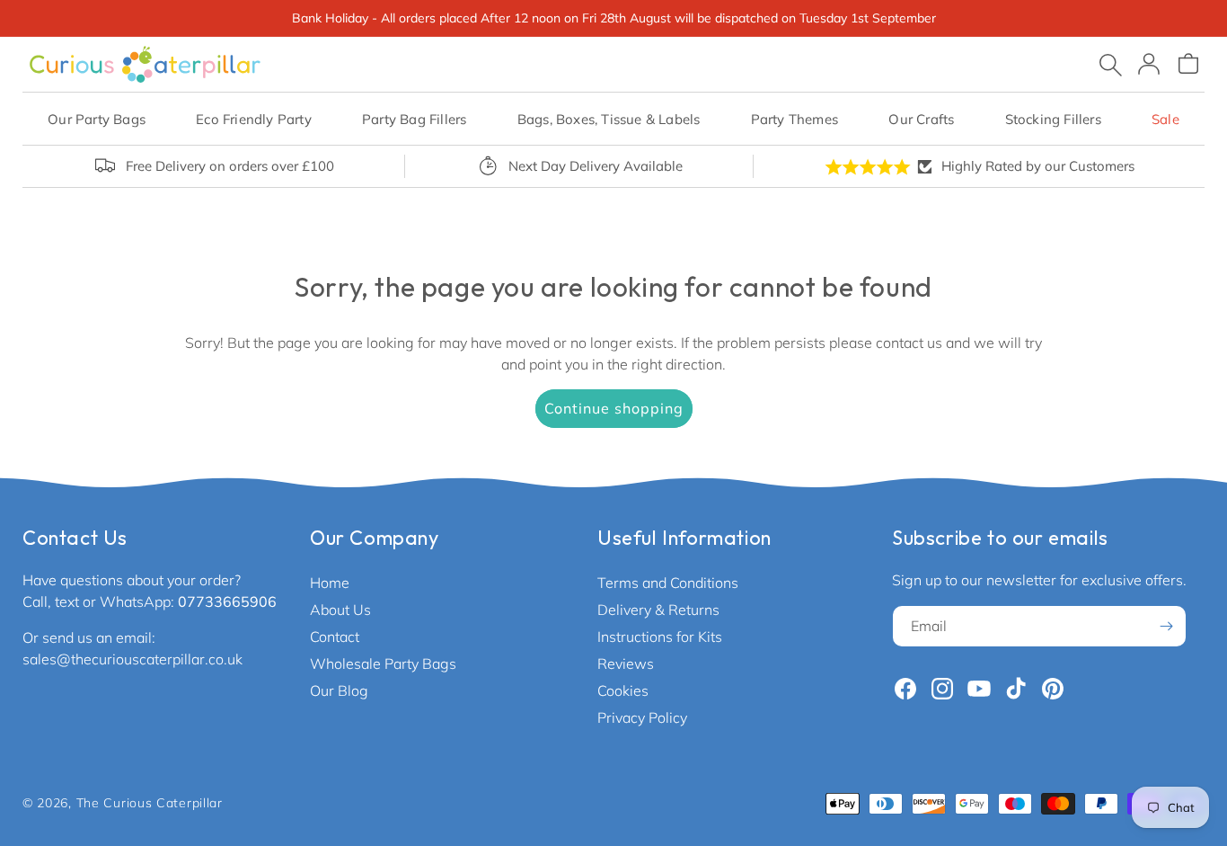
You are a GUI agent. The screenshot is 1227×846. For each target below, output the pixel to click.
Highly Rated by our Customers (1037, 165)
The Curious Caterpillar (149, 803)
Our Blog (339, 690)
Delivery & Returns (658, 610)
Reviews (625, 663)
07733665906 (227, 601)
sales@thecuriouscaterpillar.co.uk (132, 659)
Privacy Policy (642, 717)
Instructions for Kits (659, 637)
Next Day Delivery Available (595, 165)
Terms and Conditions (667, 583)
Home (329, 583)
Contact (334, 637)
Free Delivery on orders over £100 (230, 165)
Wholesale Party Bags (383, 663)
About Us (340, 610)
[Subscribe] (1166, 626)
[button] (96, 119)
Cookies (623, 690)
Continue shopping (614, 408)
